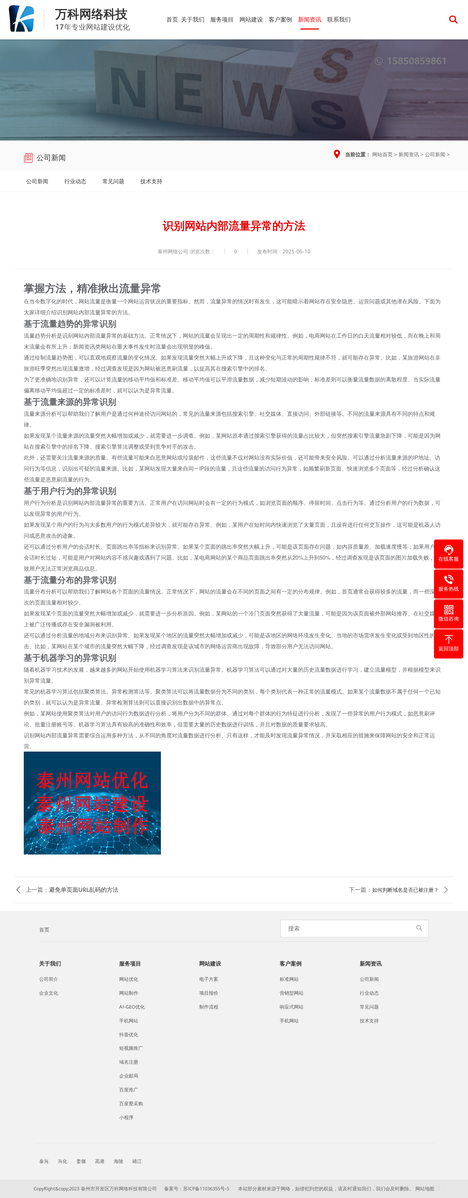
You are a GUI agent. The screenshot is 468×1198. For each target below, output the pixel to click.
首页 (172, 19)
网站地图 (424, 1188)
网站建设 (251, 19)
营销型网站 (291, 993)
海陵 (118, 1161)
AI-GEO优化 (132, 1007)
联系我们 (339, 19)
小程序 (126, 1117)
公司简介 (48, 979)
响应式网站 (291, 1007)
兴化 (62, 1161)
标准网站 (289, 979)
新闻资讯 (309, 19)
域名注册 (128, 1062)
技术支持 (151, 181)
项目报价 (208, 993)
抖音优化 (128, 1034)
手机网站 (128, 1021)
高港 (100, 1161)
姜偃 (81, 1161)
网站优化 (128, 979)
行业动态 (75, 181)
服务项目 (222, 19)
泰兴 (44, 1161)
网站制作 (128, 993)
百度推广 (128, 1090)
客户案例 (280, 19)
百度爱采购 (131, 1103)
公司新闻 (435, 154)
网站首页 (382, 154)
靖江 (137, 1161)
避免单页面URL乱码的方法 (83, 889)
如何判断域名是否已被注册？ (405, 890)
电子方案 (208, 979)
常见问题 (113, 181)
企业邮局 (128, 1076)
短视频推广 (131, 1048)
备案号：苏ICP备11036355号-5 (196, 1188)
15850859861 (410, 60)
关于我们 (192, 19)
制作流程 (208, 1007)
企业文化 (48, 993)
